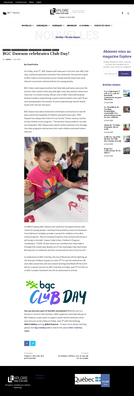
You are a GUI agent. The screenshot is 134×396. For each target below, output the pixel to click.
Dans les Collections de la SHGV (112, 151)
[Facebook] (26, 343)
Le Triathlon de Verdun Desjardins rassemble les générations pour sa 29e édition (112, 112)
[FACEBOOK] (122, 13)
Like (105, 375)
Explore (8, 59)
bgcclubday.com (42, 327)
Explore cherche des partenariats (34, 357)
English (55, 50)
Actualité (6, 50)
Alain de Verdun (35, 50)
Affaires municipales (19, 50)
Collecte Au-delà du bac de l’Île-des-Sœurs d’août (112, 139)
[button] (128, 13)
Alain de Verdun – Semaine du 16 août (113, 127)
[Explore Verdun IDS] (18, 378)
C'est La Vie (47, 50)
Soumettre (125, 74)
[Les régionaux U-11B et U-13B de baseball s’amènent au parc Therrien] (126, 93)
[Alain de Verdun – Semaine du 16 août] (126, 127)
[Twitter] (32, 343)
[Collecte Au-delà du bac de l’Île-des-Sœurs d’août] (126, 139)
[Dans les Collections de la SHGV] (126, 150)
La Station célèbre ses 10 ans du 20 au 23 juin (73, 357)
